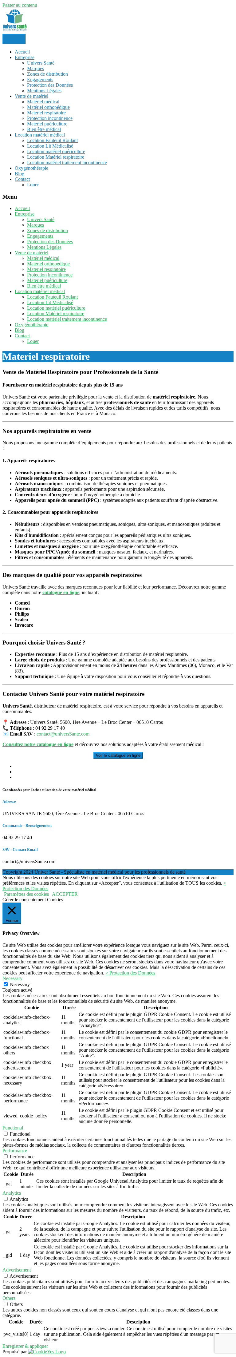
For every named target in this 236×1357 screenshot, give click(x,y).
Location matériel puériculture (56, 151)
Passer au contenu (19, 5)
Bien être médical (44, 129)
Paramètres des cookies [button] (26, 894)
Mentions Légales (44, 90)
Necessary (20, 984)
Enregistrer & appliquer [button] (25, 1346)
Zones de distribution (47, 74)
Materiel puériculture (47, 123)
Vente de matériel (31, 96)
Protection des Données (50, 85)
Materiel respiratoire (46, 112)
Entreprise (24, 57)
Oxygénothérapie (31, 168)
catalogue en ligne (60, 592)
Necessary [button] (12, 978)
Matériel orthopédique (48, 107)
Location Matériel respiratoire (55, 157)
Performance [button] (14, 1150)
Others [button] (8, 1298)
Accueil (22, 51)
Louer (33, 184)
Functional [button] (12, 1127)
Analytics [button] (11, 1193)
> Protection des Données (130, 972)
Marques (35, 68)
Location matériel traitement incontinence (67, 162)
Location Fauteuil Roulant (52, 140)
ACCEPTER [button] (65, 894)
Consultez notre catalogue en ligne (37, 744)
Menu (14, 39)
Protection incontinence (50, 118)
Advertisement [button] (16, 1269)
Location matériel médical (40, 134)
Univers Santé (40, 62)
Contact (22, 179)
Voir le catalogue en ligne (118, 755)
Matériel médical (43, 101)
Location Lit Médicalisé (50, 146)
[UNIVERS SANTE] (14, 31)
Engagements (40, 79)
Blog (19, 173)
